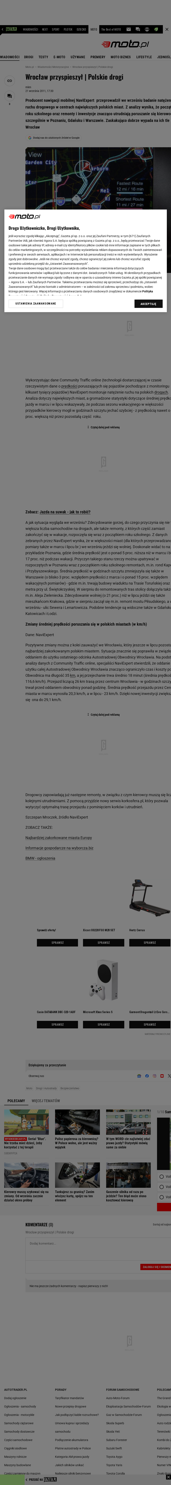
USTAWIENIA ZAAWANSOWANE (35, 303)
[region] (85, 260)
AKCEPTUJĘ (148, 304)
